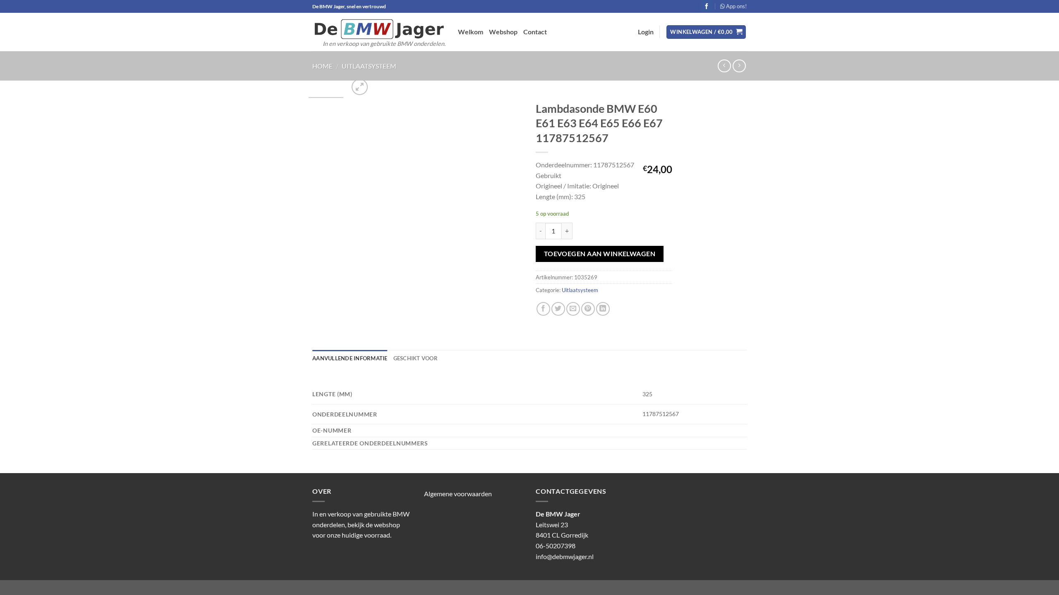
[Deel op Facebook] (543, 309)
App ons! (736, 6)
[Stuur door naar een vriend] (573, 309)
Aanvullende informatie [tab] (350, 358)
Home (322, 66)
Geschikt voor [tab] (415, 358)
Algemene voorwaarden (458, 493)
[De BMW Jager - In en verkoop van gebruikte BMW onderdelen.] (379, 29)
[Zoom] (360, 87)
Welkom (470, 32)
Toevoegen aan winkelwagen (600, 253)
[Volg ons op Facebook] (707, 6)
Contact (535, 32)
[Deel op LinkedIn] (603, 309)
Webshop (503, 32)
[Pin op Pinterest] (588, 309)
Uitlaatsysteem (369, 66)
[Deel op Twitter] (558, 309)
